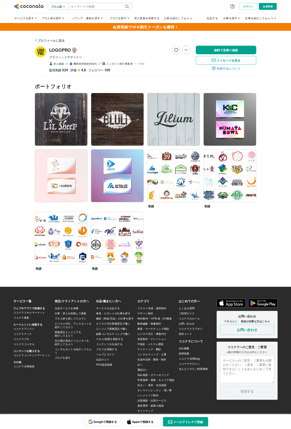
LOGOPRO (60, 50)
